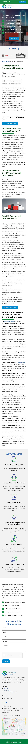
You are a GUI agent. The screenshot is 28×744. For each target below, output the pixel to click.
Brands (8, 61)
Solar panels (21, 362)
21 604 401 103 (14, 692)
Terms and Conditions (17, 742)
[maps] (14, 718)
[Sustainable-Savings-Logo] (9, 671)
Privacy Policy (9, 742)
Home (3, 61)
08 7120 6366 (7, 690)
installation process (9, 321)
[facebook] (3, 702)
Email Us (6, 688)
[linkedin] (6, 702)
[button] (3, 56)
